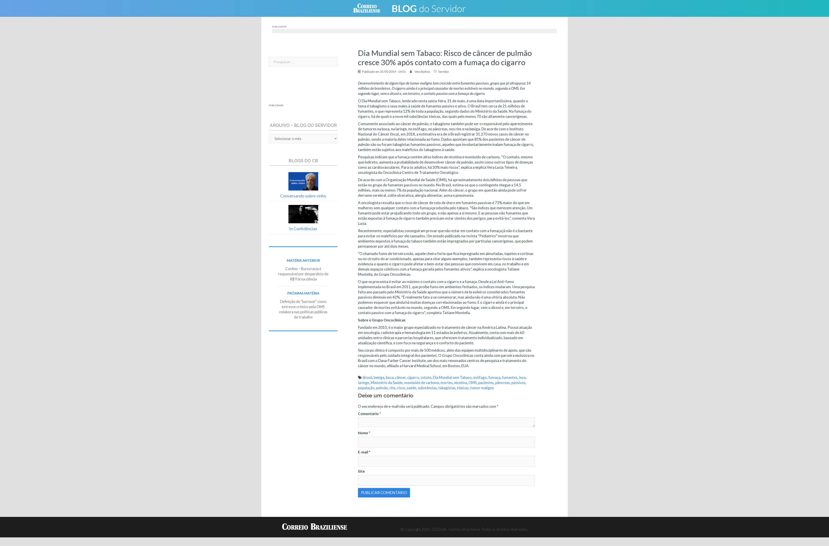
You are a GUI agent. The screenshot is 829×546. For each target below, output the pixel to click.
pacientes (486, 382)
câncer (400, 377)
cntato (426, 377)
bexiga (379, 377)
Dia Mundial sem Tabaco (452, 377)
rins (392, 388)
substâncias (427, 388)
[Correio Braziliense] (370, 8)
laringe (363, 382)
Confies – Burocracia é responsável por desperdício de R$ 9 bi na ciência (303, 273)
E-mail (364, 452)
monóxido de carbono (421, 382)
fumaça (494, 377)
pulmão (382, 388)
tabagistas (447, 388)
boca (390, 377)
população (366, 388)
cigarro (413, 377)
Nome (364, 433)
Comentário (369, 413)
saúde (411, 388)
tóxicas (463, 388)
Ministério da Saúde (387, 382)
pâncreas (502, 382)
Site (361, 471)
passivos (518, 382)
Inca (522, 377)
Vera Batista (422, 71)
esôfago (480, 377)
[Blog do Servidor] (432, 8)
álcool (367, 377)
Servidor (443, 71)
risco (401, 388)
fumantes (509, 377)
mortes (446, 382)
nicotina (460, 382)
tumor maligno (482, 388)
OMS (472, 382)
